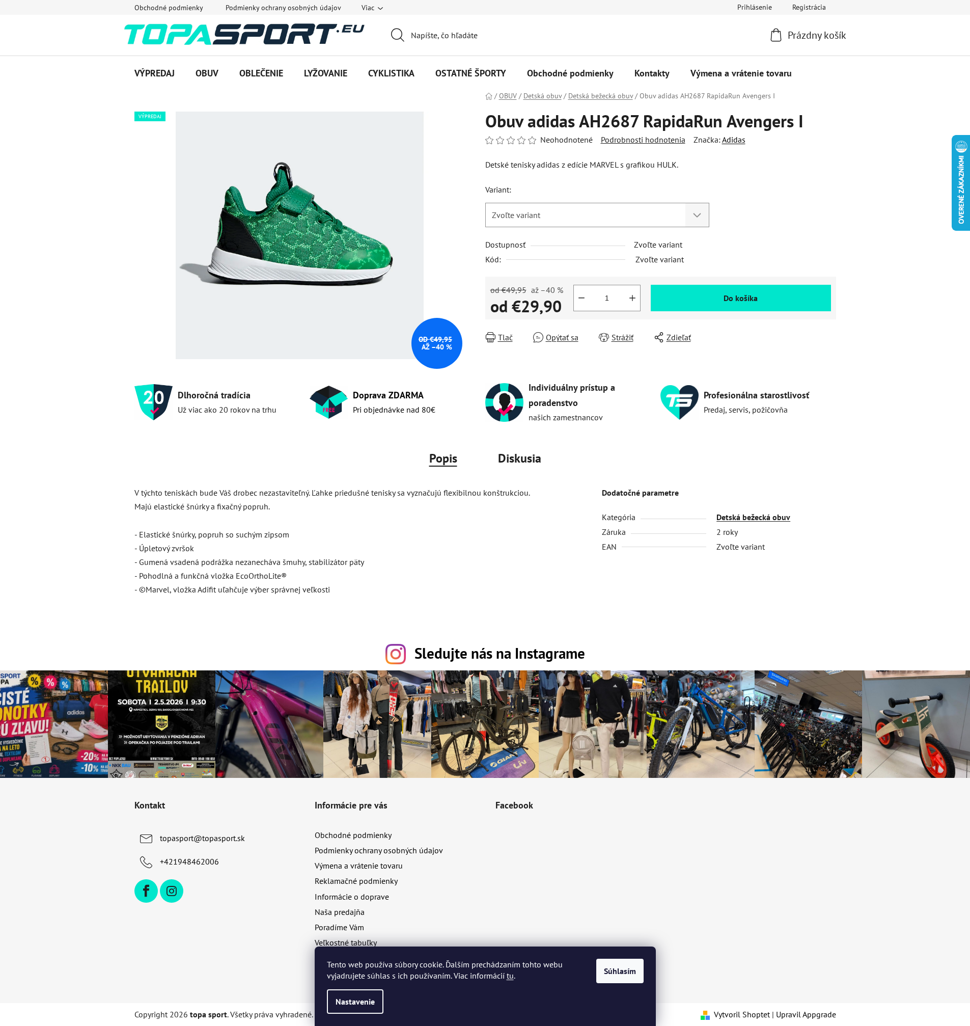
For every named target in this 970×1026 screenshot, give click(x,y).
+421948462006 (189, 861)
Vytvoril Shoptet (742, 1014)
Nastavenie (355, 1001)
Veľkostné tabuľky (346, 942)
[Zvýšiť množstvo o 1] (632, 298)
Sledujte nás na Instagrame (499, 653)
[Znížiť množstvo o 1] (581, 298)
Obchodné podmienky (168, 7)
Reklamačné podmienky (356, 881)
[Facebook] (146, 891)
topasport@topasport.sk (202, 838)
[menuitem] (154, 73)
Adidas (733, 139)
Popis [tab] (443, 458)
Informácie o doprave (352, 897)
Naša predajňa (340, 912)
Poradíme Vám (339, 927)
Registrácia (809, 7)
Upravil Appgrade (806, 1014)
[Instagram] (171, 891)
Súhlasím (620, 971)
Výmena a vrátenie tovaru (359, 865)
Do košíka (741, 298)
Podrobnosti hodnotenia (643, 139)
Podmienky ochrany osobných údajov (283, 7)
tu (510, 975)
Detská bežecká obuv (753, 517)
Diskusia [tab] (519, 458)
